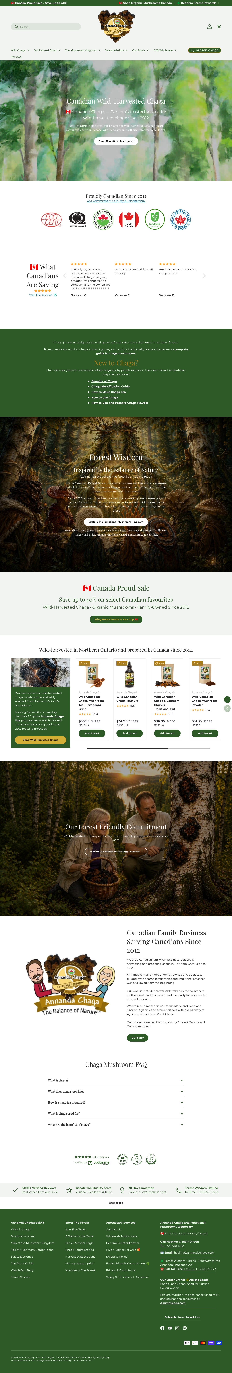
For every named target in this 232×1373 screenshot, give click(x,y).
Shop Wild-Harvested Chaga (40, 739)
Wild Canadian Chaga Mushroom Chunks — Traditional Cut (166, 703)
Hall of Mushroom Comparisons (32, 1249)
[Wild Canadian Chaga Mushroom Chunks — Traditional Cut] (167, 674)
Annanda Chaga (27, 1357)
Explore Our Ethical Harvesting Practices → (116, 851)
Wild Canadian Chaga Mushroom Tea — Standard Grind (91, 703)
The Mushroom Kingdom (80, 50)
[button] (219, 26)
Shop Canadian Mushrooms (116, 141)
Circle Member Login (79, 1243)
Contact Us (113, 1229)
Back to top (116, 1202)
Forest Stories (20, 1277)
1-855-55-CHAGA (194, 1269)
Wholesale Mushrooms (121, 1236)
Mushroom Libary (23, 1236)
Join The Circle (75, 1229)
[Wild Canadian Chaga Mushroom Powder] (205, 674)
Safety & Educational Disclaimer (127, 1277)
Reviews (16, 57)
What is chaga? (21, 1229)
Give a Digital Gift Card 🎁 (123, 1249)
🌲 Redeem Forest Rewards (196, 3)
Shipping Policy (116, 1256)
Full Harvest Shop (45, 50)
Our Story (138, 1037)
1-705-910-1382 (174, 1245)
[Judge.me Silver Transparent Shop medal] (136, 1159)
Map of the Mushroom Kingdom (33, 1243)
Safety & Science (22, 1256)
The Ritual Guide (22, 1263)
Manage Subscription (79, 1263)
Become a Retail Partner (122, 1243)
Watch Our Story (22, 1270)
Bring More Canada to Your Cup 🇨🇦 (116, 619)
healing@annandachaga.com (194, 1252)
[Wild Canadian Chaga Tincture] (129, 674)
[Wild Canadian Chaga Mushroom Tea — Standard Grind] (92, 674)
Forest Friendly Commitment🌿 (127, 1263)
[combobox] (46, 26)
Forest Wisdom (114, 50)
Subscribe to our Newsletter (182, 1317)
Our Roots (138, 50)
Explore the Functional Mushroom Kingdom (116, 521)
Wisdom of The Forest (80, 1270)
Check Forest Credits (79, 1249)
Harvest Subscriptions (80, 1256)
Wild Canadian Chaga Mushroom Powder (204, 701)
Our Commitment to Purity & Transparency (116, 201)
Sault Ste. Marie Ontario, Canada (186, 1233)
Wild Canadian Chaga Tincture (127, 698)
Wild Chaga (18, 50)
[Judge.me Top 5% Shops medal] (151, 1159)
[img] (42, 291)
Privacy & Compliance (120, 1270)
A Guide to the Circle (79, 1236)
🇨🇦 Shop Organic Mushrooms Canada (145, 3)
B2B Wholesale (163, 50)
